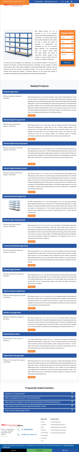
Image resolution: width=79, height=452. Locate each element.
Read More (31, 115)
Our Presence (44, 432)
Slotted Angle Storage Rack (58, 424)
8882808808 (39, 1)
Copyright (5, 445)
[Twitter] (63, 1)
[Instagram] (65, 1)
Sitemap (43, 430)
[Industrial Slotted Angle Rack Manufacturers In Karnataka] (18, 45)
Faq (42, 440)
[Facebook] (61, 1)
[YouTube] (67, 1)
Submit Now (67, 62)
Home (27, 18)
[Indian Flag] (73, 1)
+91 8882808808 (27, 429)
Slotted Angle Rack (56, 422)
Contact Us (44, 438)
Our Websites (44, 435)
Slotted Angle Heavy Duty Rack (58, 427)
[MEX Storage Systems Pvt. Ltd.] (13, 5)
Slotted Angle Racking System (58, 430)
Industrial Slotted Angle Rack (58, 432)
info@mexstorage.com (52, 1)
